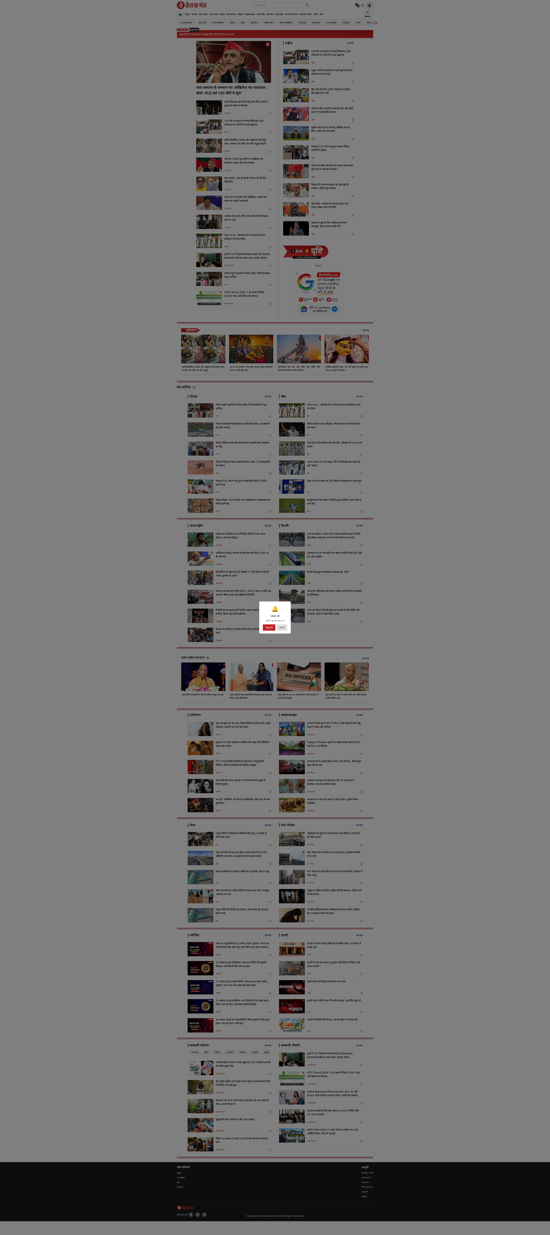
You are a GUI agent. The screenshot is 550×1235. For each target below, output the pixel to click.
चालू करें (269, 627)
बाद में (282, 627)
